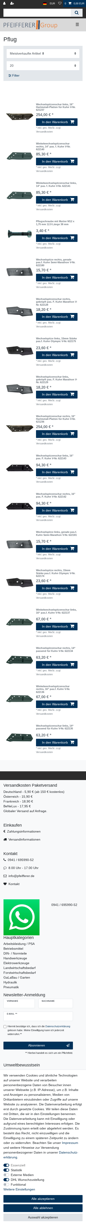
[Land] (45, 3)
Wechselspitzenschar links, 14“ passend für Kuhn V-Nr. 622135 (55, 727)
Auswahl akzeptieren (43, 1217)
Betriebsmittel (13, 948)
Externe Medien (22, 1175)
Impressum (70, 1143)
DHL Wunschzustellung (27, 1180)
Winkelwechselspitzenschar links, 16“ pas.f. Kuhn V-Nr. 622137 (56, 611)
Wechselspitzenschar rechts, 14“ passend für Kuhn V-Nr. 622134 (55, 649)
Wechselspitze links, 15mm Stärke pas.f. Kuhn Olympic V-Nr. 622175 (56, 340)
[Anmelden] (5, 3)
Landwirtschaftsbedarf (19, 968)
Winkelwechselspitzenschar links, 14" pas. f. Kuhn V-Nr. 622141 (56, 184)
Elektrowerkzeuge (16, 963)
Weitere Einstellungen (19, 1189)
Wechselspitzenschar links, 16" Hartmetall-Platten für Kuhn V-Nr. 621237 (55, 107)
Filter (15, 75)
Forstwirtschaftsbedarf (19, 972)
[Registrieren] (13, 3)
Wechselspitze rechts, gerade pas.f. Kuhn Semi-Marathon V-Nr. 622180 (55, 262)
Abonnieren (36, 1045)
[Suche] (77, 13)
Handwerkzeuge (15, 958)
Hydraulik (10, 982)
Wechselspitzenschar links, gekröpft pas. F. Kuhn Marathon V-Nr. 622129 (56, 379)
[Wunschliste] (60, 3)
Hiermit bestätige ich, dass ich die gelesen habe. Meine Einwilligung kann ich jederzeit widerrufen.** (39, 1030)
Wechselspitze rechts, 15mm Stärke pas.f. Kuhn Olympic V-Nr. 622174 (55, 573)
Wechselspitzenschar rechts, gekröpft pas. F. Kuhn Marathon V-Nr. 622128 (56, 302)
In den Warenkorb (55, 122)
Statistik (16, 1170)
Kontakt (13, 884)
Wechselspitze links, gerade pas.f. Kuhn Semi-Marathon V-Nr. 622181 (56, 533)
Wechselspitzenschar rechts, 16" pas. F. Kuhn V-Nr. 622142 (55, 495)
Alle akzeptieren (43, 1199)
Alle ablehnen (43, 1208)
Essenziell (18, 1165)
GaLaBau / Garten (16, 977)
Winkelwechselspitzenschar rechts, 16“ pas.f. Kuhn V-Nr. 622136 (53, 689)
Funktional (18, 1184)
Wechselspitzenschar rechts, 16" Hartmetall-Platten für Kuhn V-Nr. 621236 (55, 419)
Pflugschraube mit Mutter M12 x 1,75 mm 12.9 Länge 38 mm (55, 222)
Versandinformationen (24, 839)
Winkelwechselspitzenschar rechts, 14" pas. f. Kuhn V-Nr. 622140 (53, 146)
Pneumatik (11, 987)
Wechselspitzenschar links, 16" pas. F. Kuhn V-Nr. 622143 (54, 457)
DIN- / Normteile (15, 953)
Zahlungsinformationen (24, 831)
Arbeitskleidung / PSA (19, 944)
